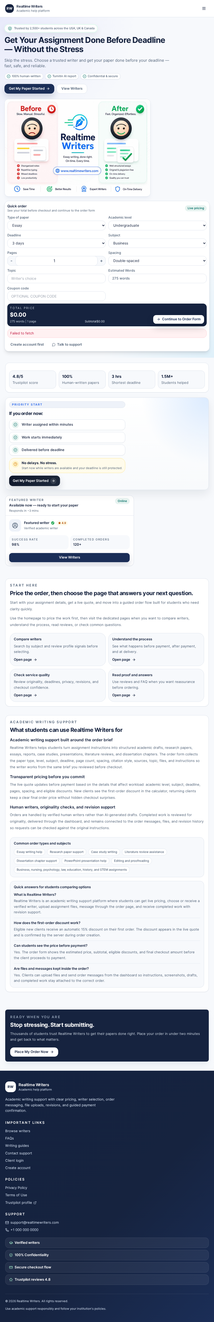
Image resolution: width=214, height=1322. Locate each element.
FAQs (9, 1138)
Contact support (18, 1153)
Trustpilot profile (18, 1202)
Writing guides (17, 1145)
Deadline (14, 235)
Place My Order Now (31, 1052)
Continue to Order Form (181, 319)
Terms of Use (16, 1195)
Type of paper (18, 217)
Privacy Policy (16, 1188)
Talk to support (69, 344)
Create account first (27, 344)
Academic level (120, 217)
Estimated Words (121, 270)
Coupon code (18, 288)
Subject (114, 235)
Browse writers (17, 1131)
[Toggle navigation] (204, 8)
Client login (14, 1160)
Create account (18, 1168)
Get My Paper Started (27, 88)
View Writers (71, 88)
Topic (11, 270)
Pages (12, 253)
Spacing (114, 253)
